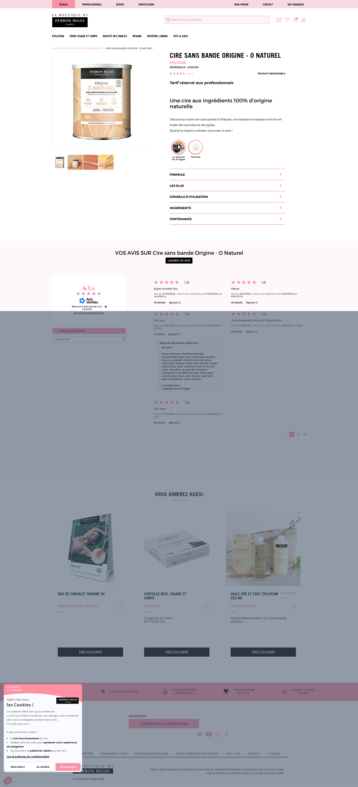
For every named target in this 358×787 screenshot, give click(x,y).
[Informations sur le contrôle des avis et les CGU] (105, 306)
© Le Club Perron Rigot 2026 (88, 778)
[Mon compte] (303, 19)
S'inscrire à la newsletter (164, 723)
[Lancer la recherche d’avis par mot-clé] (123, 339)
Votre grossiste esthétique (197, 753)
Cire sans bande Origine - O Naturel (129, 48)
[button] (7, 780)
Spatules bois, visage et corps (165, 596)
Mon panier (241, 4)
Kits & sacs (180, 36)
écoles (63, 4)
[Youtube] (209, 734)
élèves (120, 4)
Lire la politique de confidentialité (28, 756)
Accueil (57, 48)
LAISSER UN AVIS (179, 260)
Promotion (84, 753)
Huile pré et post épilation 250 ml (254, 596)
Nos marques (296, 4)
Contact (268, 4)
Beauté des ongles (115, 36)
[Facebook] (199, 734)
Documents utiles (113, 753)
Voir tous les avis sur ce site (89, 312)
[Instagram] (218, 734)
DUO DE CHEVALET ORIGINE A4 (81, 594)
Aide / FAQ (233, 753)
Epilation (58, 36)
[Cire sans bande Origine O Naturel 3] (90, 162)
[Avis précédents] (285, 434)
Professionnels (92, 4)
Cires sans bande (91, 48)
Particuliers (146, 4)
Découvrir (90, 652)
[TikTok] (226, 734)
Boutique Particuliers (152, 753)
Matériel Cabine (157, 36)
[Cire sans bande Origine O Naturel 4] (106, 162)
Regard (137, 36)
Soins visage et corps (83, 36)
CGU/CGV (274, 753)
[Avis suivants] (305, 434)
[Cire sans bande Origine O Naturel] (59, 162)
